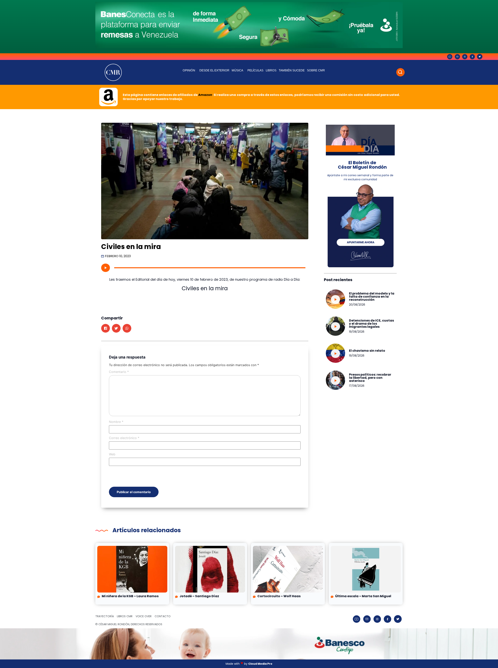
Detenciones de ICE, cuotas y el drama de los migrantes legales (371, 323)
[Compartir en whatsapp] (127, 328)
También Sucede (292, 70)
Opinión (189, 70)
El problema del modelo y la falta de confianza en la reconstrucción (371, 296)
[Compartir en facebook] (105, 328)
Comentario (119, 371)
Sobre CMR (316, 70)
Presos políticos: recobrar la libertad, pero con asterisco (370, 377)
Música (237, 70)
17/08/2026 (356, 386)
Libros (271, 70)
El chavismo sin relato (367, 350)
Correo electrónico (124, 437)
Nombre (116, 421)
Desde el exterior (214, 70)
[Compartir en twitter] (116, 328)
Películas (255, 70)
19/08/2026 (356, 332)
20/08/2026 (357, 305)
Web (112, 454)
